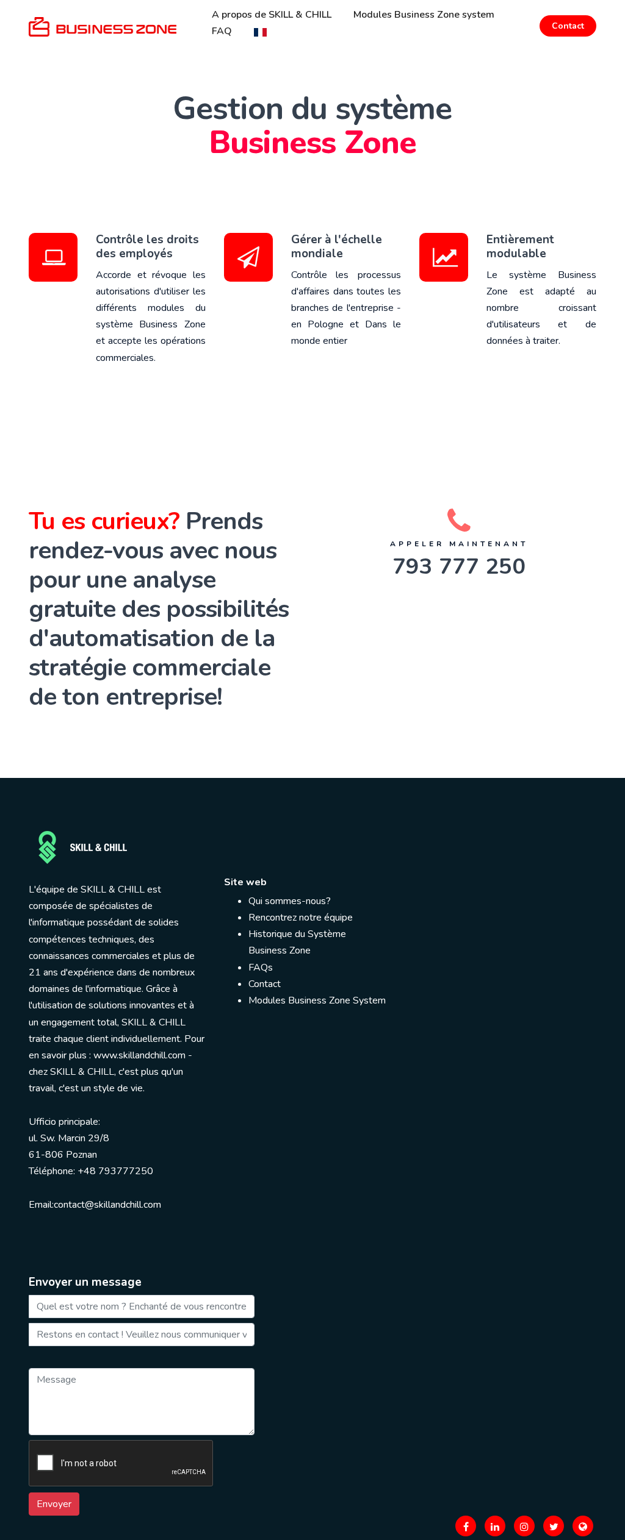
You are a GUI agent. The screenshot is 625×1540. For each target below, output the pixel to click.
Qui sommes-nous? (289, 901)
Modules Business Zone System (317, 1000)
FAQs (260, 967)
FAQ (222, 31)
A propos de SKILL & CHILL (271, 14)
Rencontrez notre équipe (300, 917)
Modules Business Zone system (423, 14)
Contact (568, 26)
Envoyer (54, 1504)
